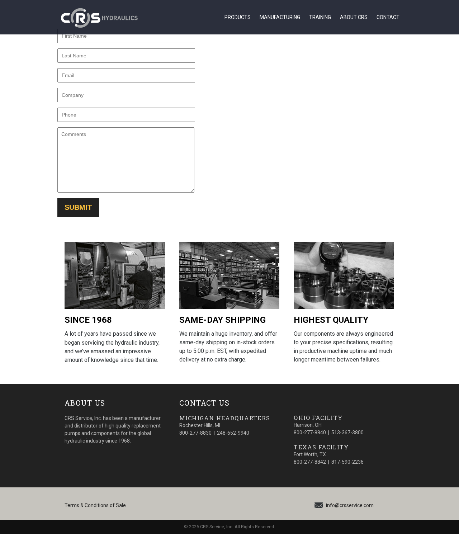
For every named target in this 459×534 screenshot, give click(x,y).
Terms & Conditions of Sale (95, 505)
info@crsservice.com (350, 505)
